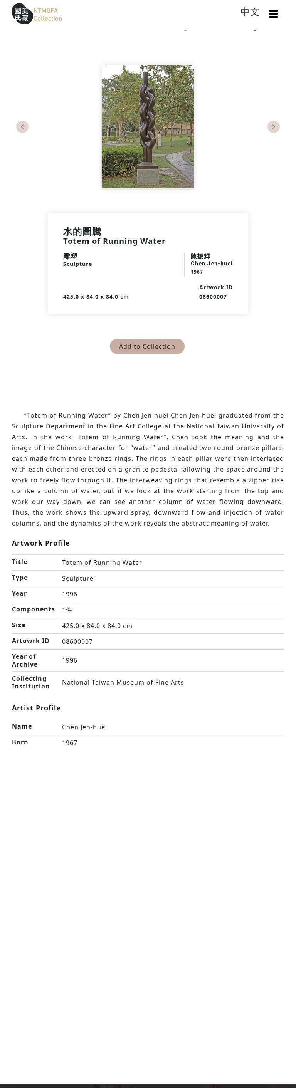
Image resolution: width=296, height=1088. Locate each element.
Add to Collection (147, 346)
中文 (250, 11)
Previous (22, 127)
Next (273, 127)
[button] (273, 14)
